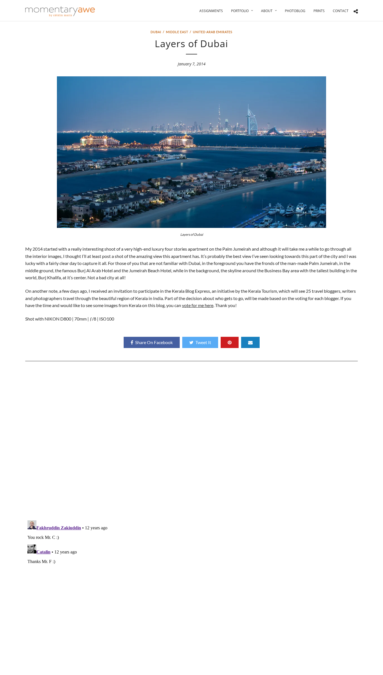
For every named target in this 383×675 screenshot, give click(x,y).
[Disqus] (191, 443)
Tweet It (203, 342)
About (267, 10)
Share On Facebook (154, 342)
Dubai (156, 32)
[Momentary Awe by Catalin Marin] (60, 11)
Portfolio (240, 10)
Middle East (177, 32)
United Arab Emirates (212, 32)
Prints (319, 10)
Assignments (211, 10)
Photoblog (295, 10)
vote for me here (197, 305)
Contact (341, 10)
